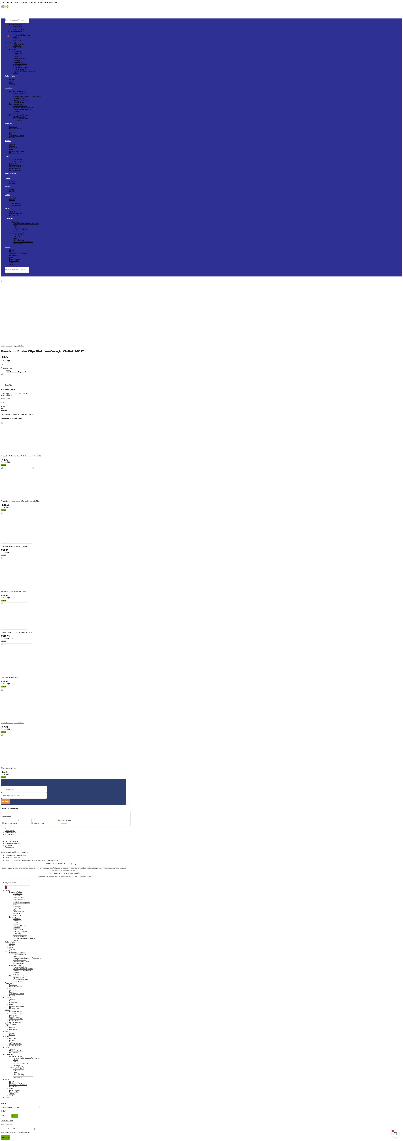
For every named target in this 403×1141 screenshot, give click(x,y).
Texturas (12, 262)
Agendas (16, 113)
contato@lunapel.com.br (13, 857)
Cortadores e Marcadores (18, 254)
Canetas (16, 33)
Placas (11, 149)
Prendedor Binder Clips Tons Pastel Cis (14, 546)
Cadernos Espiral (19, 31)
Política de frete (10, 833)
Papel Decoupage (15, 165)
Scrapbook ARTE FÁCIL (17, 159)
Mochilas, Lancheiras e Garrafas (24, 71)
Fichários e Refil (18, 44)
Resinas (7, 208)
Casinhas (12, 146)
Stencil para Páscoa (15, 203)
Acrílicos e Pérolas (16, 222)
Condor (11, 190)
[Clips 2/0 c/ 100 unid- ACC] (16, 674)
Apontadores (17, 26)
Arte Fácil (12, 198)
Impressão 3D (18, 243)
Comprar (3, 600)
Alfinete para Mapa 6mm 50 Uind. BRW (14, 591)
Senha (3, 1111)
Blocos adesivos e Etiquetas (19, 115)
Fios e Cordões (18, 240)
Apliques (12, 144)
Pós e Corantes (14, 259)
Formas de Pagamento (18, 372)
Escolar (7, 21)
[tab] (66, 385)
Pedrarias (16, 236)
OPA (10, 201)
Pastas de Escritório (20, 106)
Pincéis (7, 186)
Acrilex (11, 81)
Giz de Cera (17, 46)
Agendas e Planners (20, 64)
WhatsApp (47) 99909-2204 (48, 2)
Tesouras (16, 60)
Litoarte (12, 200)
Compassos (17, 38)
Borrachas (16, 28)
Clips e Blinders (18, 102)
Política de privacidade (12, 843)
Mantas (16, 227)
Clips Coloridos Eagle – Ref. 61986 (12, 723)
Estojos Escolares (19, 69)
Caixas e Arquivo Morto (21, 118)
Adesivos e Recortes (16, 166)
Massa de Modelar (19, 58)
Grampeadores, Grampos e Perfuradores (27, 97)
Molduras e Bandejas (16, 213)
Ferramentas (13, 255)
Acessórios (13, 183)
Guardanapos (13, 163)
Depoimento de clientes (13, 841)
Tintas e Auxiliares (11, 76)
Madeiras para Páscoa (16, 151)
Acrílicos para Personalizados (23, 242)
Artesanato (9, 218)
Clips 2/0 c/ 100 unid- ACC (9, 678)
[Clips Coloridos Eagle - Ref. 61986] (16, 719)
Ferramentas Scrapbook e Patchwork (26, 224)
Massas (11, 250)
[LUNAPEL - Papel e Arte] (5, 7)
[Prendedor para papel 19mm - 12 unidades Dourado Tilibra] (32, 498)
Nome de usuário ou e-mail (10, 1107)
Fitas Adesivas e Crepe (21, 100)
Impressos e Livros (16, 104)
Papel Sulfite (17, 120)
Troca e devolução (11, 834)
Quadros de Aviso (19, 117)
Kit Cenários (13, 215)
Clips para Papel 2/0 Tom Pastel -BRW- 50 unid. (16, 632)
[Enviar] (6, 25)
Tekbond (12, 84)
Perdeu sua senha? (7, 1121)
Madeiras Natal (14, 153)
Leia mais (3, 465)
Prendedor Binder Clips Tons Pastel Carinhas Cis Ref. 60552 (21, 456)
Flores (15, 225)
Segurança (8, 845)
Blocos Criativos (19, 30)
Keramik (12, 191)
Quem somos (9, 829)
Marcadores (17, 53)
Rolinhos (12, 181)
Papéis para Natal (15, 170)
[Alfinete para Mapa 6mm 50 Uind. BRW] (16, 588)
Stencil (7, 195)
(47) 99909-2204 (16, 855)
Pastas (15, 57)
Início (3, 346)
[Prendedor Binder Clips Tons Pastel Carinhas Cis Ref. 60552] (16, 452)
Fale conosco (9, 847)
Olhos (11, 257)
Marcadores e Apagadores (22, 109)
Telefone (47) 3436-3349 (28, 2)
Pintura (7, 178)
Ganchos (12, 130)
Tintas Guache (18, 62)
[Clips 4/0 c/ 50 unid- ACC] (16, 765)
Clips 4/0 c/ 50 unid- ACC (9, 768)
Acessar (14, 1116)
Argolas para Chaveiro (17, 233)
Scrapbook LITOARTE (16, 161)
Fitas (15, 238)
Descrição (8, 385)
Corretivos (17, 40)
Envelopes (16, 95)
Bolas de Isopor (18, 235)
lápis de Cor (17, 47)
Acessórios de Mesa (20, 93)
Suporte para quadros (16, 136)
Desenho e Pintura (15, 24)
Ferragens (8, 123)
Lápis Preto (17, 51)
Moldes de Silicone (15, 252)
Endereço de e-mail (8, 1129)
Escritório (8, 88)
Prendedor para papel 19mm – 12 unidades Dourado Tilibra (20, 501)
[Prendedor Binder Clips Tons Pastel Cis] (16, 543)
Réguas (15, 73)
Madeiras (8, 141)
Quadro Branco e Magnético (23, 107)
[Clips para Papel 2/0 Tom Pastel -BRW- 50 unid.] (14, 629)
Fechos (11, 134)
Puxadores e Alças (15, 128)
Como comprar (10, 831)
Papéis (15, 55)
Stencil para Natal (15, 205)
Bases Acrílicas (14, 261)
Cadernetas (17, 65)
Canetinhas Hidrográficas (21, 35)
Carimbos (12, 264)
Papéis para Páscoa (15, 168)
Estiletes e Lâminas (19, 98)
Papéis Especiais (10, 173)
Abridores (12, 132)
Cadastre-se (5, 1137)
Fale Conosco (14, 2)
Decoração (13, 147)
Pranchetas (17, 111)
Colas (15, 37)
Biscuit (7, 247)
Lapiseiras (12, 49)
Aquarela (12, 79)
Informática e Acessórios (18, 91)
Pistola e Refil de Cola (20, 229)
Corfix (11, 83)
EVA (14, 42)
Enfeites (12, 137)
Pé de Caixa (13, 127)
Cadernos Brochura (20, 67)
